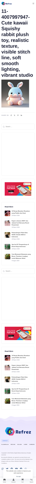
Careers (32, 444)
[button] (34, 3)
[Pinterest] (18, 115)
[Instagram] (2, 469)
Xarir (25, 444)
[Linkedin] (21, 115)
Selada (19, 444)
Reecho (13, 444)
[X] (14, 115)
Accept (18, 476)
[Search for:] (18, 126)
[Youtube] (16, 469)
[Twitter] (7, 469)
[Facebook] (11, 115)
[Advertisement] (18, 154)
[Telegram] (21, 469)
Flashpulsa (5, 444)
